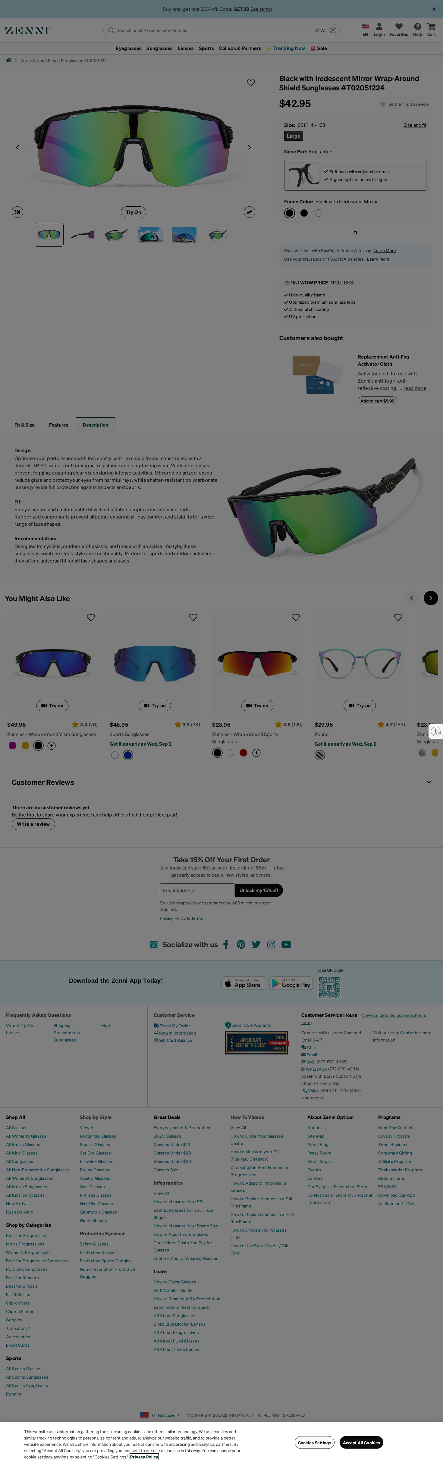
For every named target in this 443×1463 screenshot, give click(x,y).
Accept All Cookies (361, 1442)
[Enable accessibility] (436, 731)
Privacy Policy (144, 1456)
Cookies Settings (314, 1442)
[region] (221, 1442)
